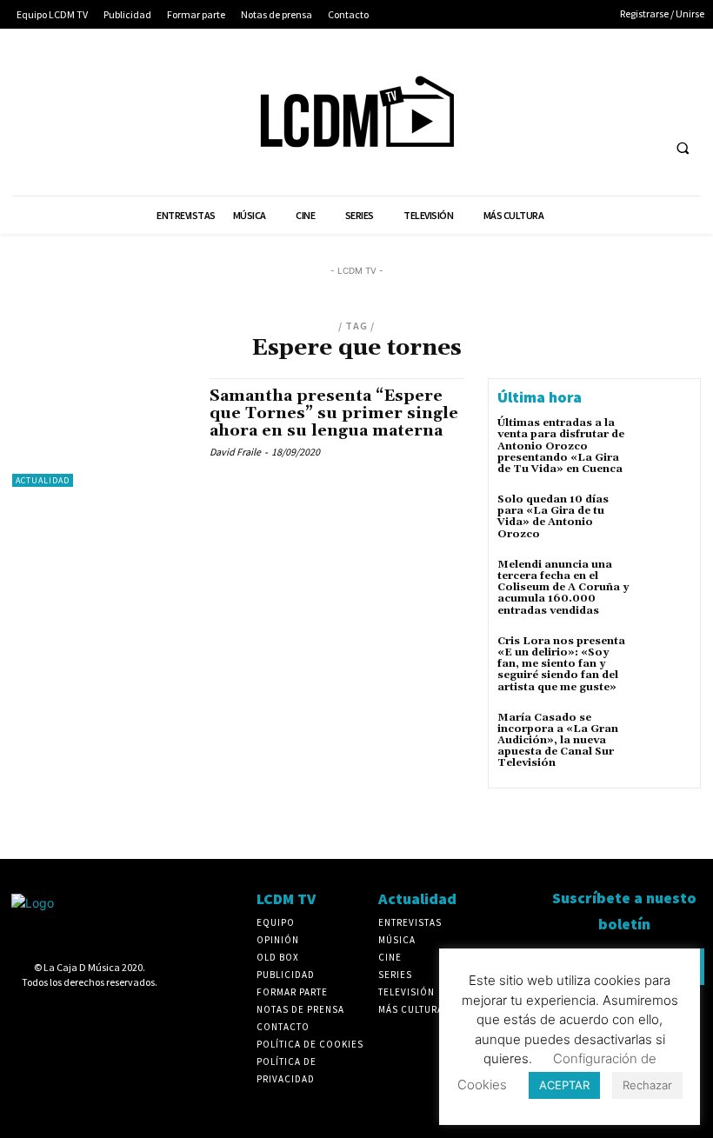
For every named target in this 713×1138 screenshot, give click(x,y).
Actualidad (43, 480)
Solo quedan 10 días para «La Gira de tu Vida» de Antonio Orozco (553, 517)
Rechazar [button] (647, 1085)
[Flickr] (528, 77)
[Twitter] (658, 77)
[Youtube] (496, 109)
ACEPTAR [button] (564, 1085)
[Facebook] (496, 77)
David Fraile (235, 451)
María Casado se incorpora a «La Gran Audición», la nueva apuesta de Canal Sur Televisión (557, 740)
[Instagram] (560, 77)
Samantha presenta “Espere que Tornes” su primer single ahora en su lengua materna (334, 413)
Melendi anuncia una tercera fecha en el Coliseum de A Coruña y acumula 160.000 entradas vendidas (563, 587)
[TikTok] (624, 77)
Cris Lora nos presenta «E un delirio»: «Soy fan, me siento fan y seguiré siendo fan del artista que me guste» (561, 664)
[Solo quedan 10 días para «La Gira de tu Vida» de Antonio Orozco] (666, 519)
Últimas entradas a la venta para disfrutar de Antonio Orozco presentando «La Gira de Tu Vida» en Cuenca (560, 446)
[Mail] (592, 77)
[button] (682, 148)
